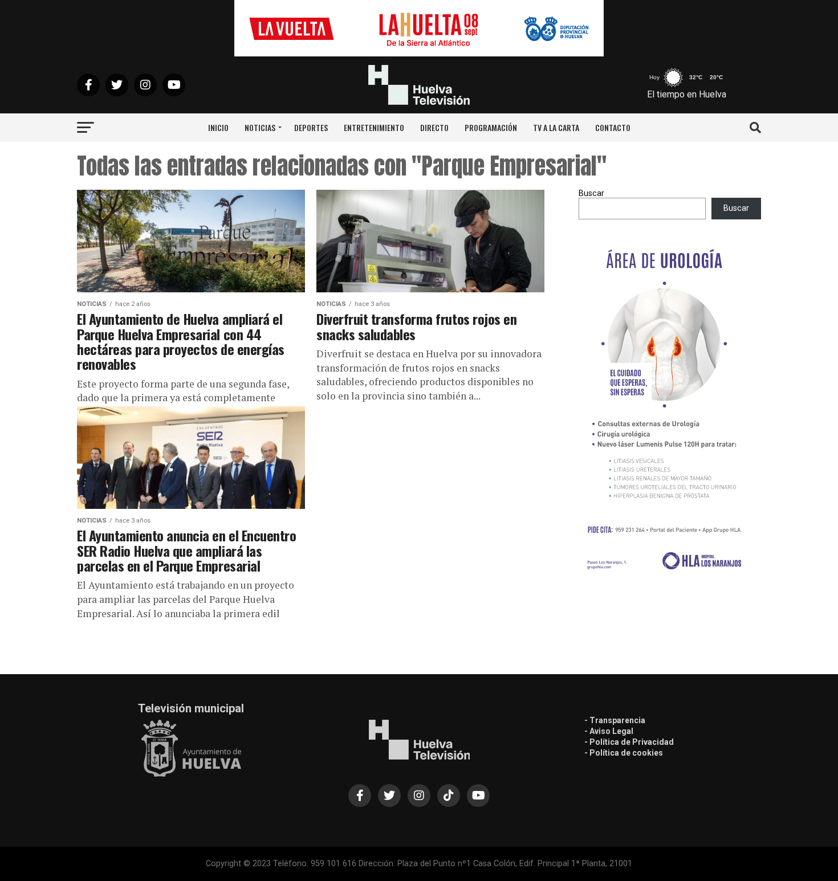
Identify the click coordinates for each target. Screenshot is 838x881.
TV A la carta (556, 127)
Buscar (591, 193)
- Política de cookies (623, 753)
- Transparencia (614, 720)
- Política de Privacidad (629, 742)
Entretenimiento (374, 127)
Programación (491, 127)
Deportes (311, 127)
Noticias (260, 127)
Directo (434, 127)
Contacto (612, 127)
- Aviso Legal (608, 731)
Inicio (218, 127)
